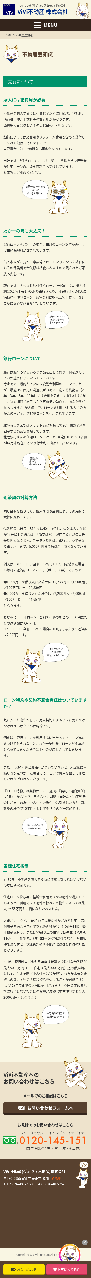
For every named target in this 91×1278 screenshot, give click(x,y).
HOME (8, 35)
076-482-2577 (22, 1184)
